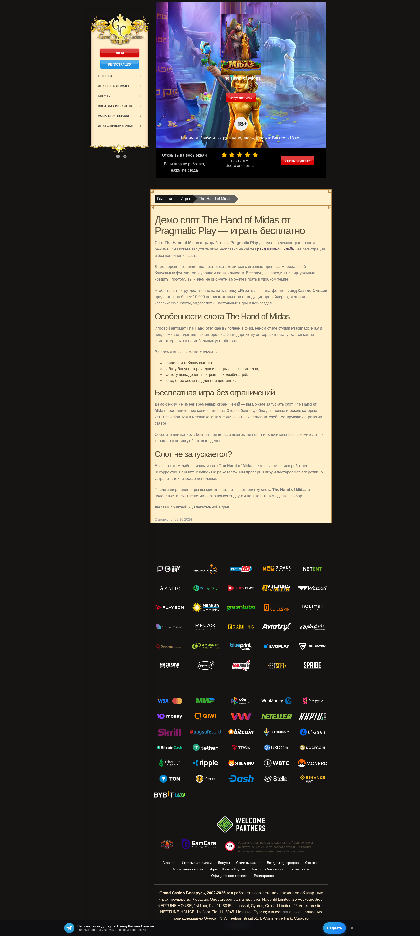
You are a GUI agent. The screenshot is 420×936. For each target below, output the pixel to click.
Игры (185, 199)
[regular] (239, 154)
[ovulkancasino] (125, 156)
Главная (105, 76)
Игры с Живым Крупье (115, 126)
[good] (247, 154)
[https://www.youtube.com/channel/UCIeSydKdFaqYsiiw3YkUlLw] (117, 156)
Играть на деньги (297, 161)
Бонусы (104, 96)
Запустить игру (241, 98)
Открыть (334, 928)
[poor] (232, 154)
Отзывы (311, 863)
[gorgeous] (255, 154)
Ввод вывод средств (115, 106)
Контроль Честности (267, 869)
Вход (119, 53)
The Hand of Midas (215, 199)
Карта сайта (299, 869)
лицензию (291, 912)
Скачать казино (248, 863)
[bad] (224, 154)
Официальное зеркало (229, 876)
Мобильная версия (113, 116)
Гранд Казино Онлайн (274, 249)
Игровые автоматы (113, 86)
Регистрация (119, 64)
